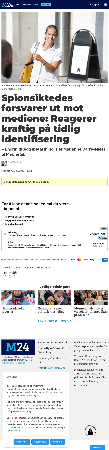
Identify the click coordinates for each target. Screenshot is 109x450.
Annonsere (26, 5)
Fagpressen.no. (14, 431)
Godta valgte (40, 442)
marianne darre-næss (37, 267)
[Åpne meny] (105, 4)
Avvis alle (57, 442)
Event (35, 5)
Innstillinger (97, 447)
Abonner (46, 5)
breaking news (12, 267)
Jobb (17, 5)
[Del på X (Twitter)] (10, 273)
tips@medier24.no (55, 367)
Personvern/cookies (15, 363)
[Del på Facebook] (5, 273)
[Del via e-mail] (14, 273)
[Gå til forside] (7, 5)
